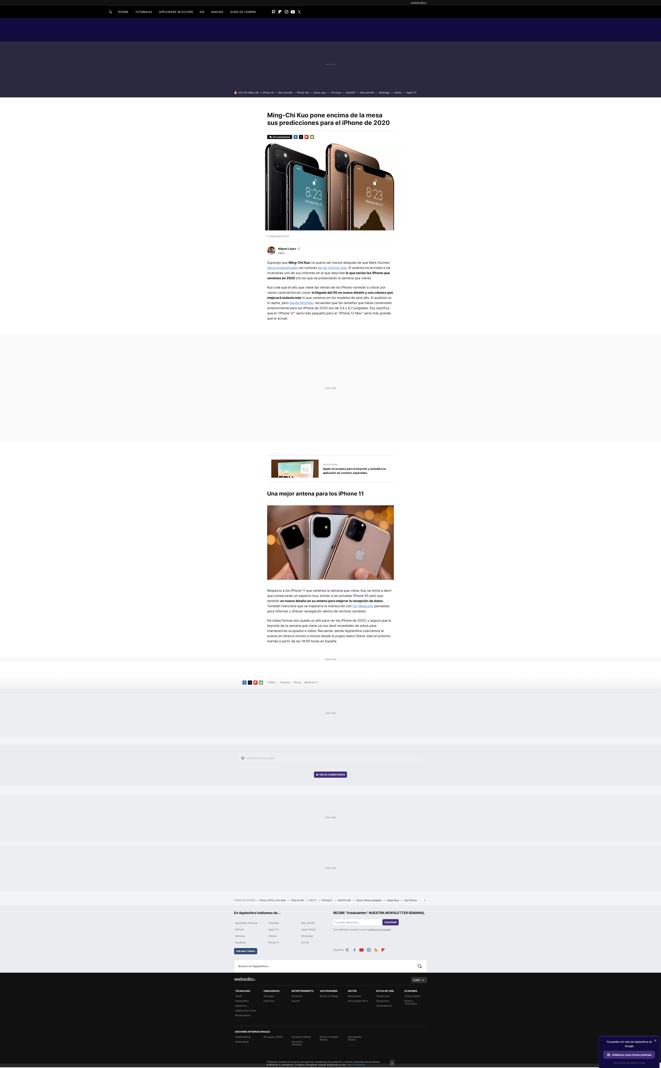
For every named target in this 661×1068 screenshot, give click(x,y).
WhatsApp (307, 935)
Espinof (296, 1001)
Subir (416, 980)
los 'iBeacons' (363, 606)
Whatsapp (384, 92)
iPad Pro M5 (345, 900)
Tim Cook (336, 92)
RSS (376, 949)
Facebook (295, 137)
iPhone (297, 682)
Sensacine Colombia (297, 1043)
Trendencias (382, 996)
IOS (202, 12)
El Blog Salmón (412, 996)
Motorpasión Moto (358, 1001)
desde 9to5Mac (302, 303)
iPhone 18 (268, 92)
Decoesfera (382, 1001)
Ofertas (272, 935)
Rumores (285, 682)
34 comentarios (281, 137)
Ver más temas (245, 951)
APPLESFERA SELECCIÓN (176, 12)
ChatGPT (350, 92)
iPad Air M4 (297, 900)
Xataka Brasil (242, 1041)
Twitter (299, 12)
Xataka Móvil (242, 1001)
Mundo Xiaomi (242, 1015)
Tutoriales (273, 922)
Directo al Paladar (329, 996)
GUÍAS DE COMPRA (243, 12)
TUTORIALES (143, 12)
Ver (332, 774)
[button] (289, 249)
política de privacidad (379, 929)
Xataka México (243, 1036)
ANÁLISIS (217, 12)
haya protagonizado (282, 268)
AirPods (239, 929)
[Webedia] (419, 3)
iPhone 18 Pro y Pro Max (273, 900)
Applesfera (241, 1005)
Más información (356, 1064)
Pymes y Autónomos (411, 1002)
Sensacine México (301, 1036)
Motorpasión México (355, 1038)
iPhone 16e (303, 92)
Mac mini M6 (285, 92)
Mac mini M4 (367, 92)
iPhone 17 (273, 942)
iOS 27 (313, 900)
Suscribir (390, 922)
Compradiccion (384, 1005)
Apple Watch (308, 929)
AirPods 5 (327, 900)
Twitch (274, 12)
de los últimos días (332, 268)
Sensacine (297, 996)
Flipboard (280, 12)
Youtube (293, 12)
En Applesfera (330, 464)
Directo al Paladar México (329, 1038)
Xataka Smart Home (245, 1010)
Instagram (286, 12)
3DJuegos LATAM (272, 1036)
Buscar (420, 966)
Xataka (238, 996)
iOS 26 (305, 942)
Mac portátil (308, 922)
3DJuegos (268, 996)
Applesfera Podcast (246, 922)
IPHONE (123, 12)
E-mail (312, 137)
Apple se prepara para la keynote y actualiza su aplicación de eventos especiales (354, 471)
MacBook (240, 942)
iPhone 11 (312, 682)
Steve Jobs (320, 92)
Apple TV (411, 92)
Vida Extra (268, 1001)
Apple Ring (393, 900)
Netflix (398, 92)
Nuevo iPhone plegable (369, 900)
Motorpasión (355, 996)
